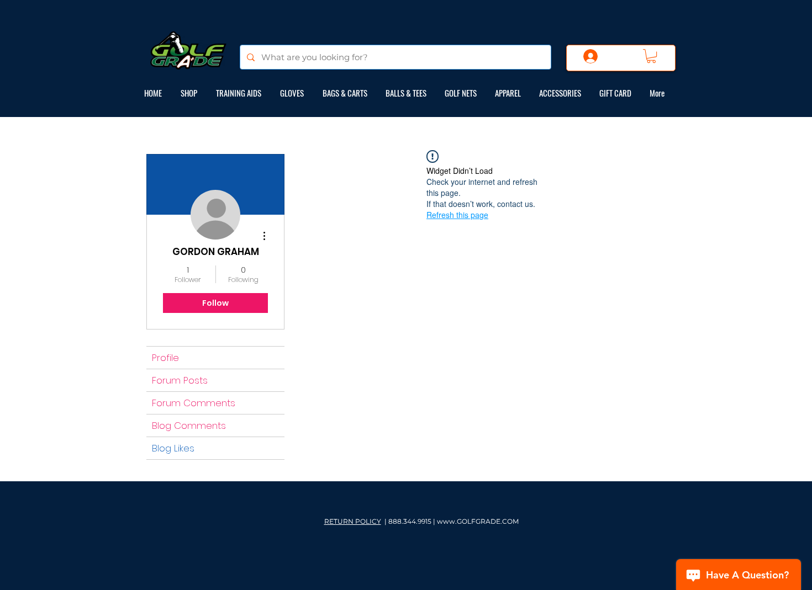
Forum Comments (193, 403)
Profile (165, 357)
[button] (651, 56)
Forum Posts (180, 380)
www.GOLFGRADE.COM (478, 521)
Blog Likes (173, 448)
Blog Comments (189, 425)
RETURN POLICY (352, 521)
